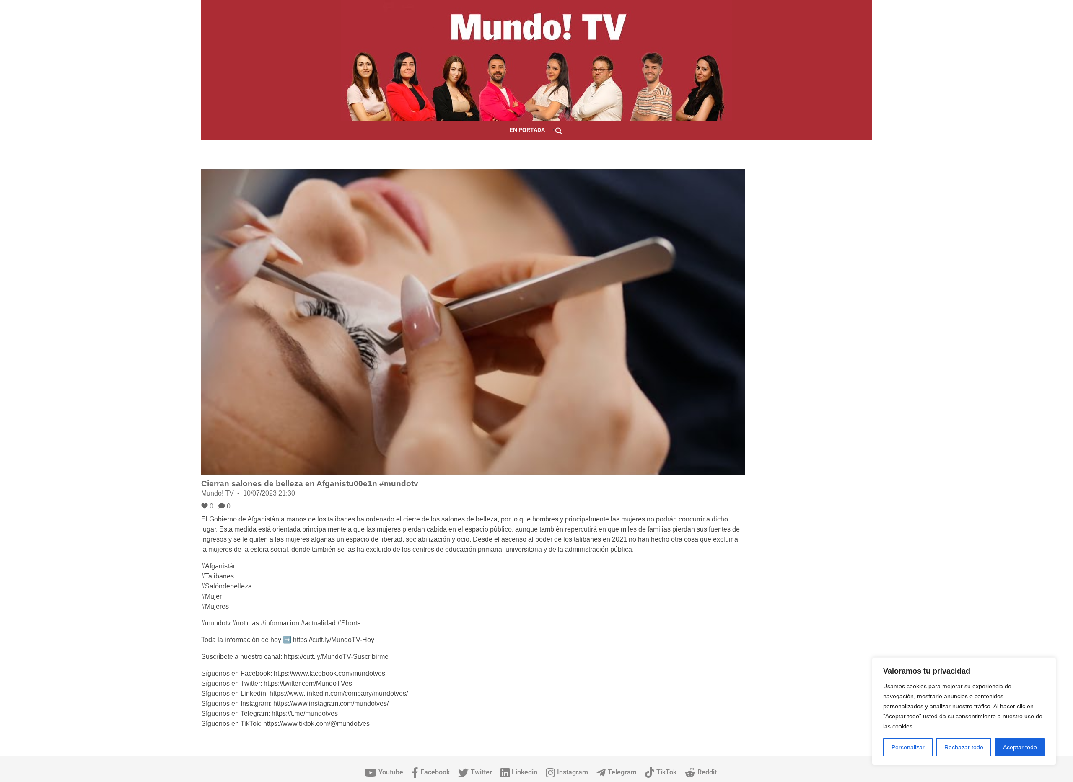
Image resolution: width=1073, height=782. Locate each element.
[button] (559, 130)
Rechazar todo (963, 747)
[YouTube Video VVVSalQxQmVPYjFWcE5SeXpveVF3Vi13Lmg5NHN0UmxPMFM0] (473, 322)
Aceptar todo (1020, 747)
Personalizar (908, 747)
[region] (964, 711)
